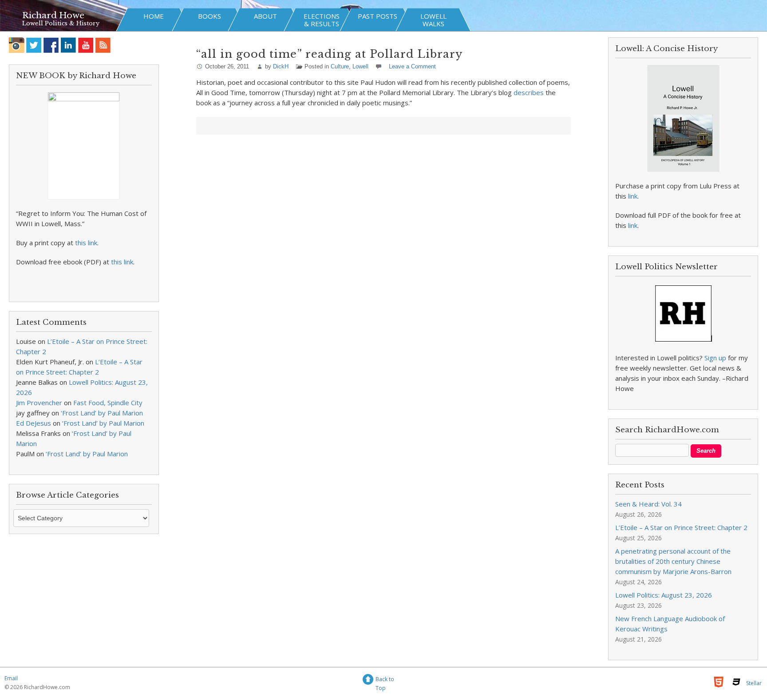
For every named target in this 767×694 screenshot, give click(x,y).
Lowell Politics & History (60, 23)
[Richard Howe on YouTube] (86, 45)
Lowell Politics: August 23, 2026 (663, 594)
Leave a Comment (412, 66)
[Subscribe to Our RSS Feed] (103, 45)
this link (86, 242)
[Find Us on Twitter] (34, 45)
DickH (281, 66)
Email (11, 678)
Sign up (715, 357)
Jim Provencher (39, 402)
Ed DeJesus (33, 423)
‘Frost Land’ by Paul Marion (102, 412)
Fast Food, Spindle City (107, 402)
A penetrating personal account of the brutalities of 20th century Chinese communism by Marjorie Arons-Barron (673, 561)
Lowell (360, 66)
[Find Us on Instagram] (16, 45)
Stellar (754, 683)
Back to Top (385, 680)
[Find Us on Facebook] (51, 45)
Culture (340, 66)
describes (529, 92)
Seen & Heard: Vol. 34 (648, 503)
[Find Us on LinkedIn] (68, 45)
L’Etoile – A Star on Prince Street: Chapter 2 (681, 527)
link (632, 195)
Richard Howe (53, 15)
